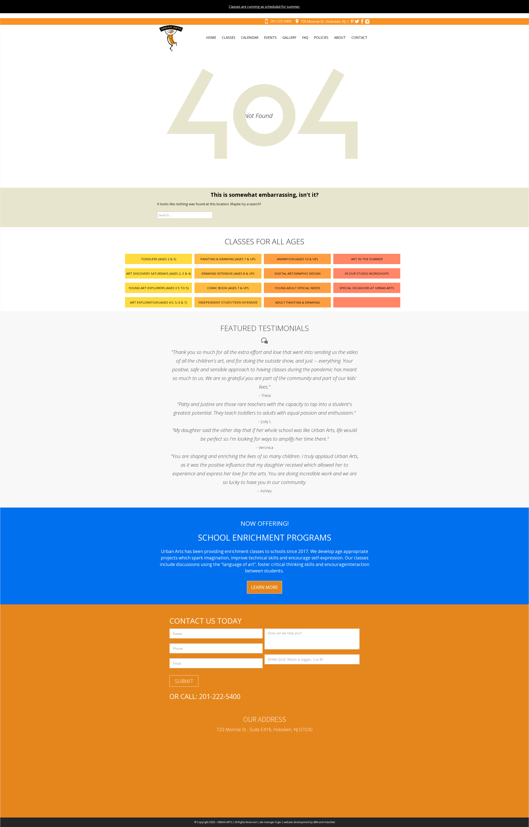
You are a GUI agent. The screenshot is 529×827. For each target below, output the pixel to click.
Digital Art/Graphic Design (297, 273)
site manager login (270, 822)
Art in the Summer (366, 259)
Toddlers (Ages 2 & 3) (158, 259)
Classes (228, 37)
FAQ (305, 37)
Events (270, 37)
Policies (321, 37)
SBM (315, 822)
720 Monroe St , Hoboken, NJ (323, 21)
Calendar (249, 37)
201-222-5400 (280, 21)
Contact (359, 37)
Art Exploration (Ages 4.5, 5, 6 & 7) (158, 302)
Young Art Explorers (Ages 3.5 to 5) (159, 288)
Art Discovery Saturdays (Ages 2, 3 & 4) (158, 273)
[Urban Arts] (171, 38)
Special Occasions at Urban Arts (367, 288)
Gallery (289, 37)
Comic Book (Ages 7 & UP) (228, 288)
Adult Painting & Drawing (297, 302)
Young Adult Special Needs (297, 288)
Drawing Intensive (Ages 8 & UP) (227, 273)
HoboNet (329, 822)
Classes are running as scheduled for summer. (264, 6)
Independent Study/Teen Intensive (227, 302)
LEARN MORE (264, 587)
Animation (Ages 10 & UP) (297, 259)
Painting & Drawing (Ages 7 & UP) (227, 259)
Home (211, 37)
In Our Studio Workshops (367, 273)
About (340, 37)
